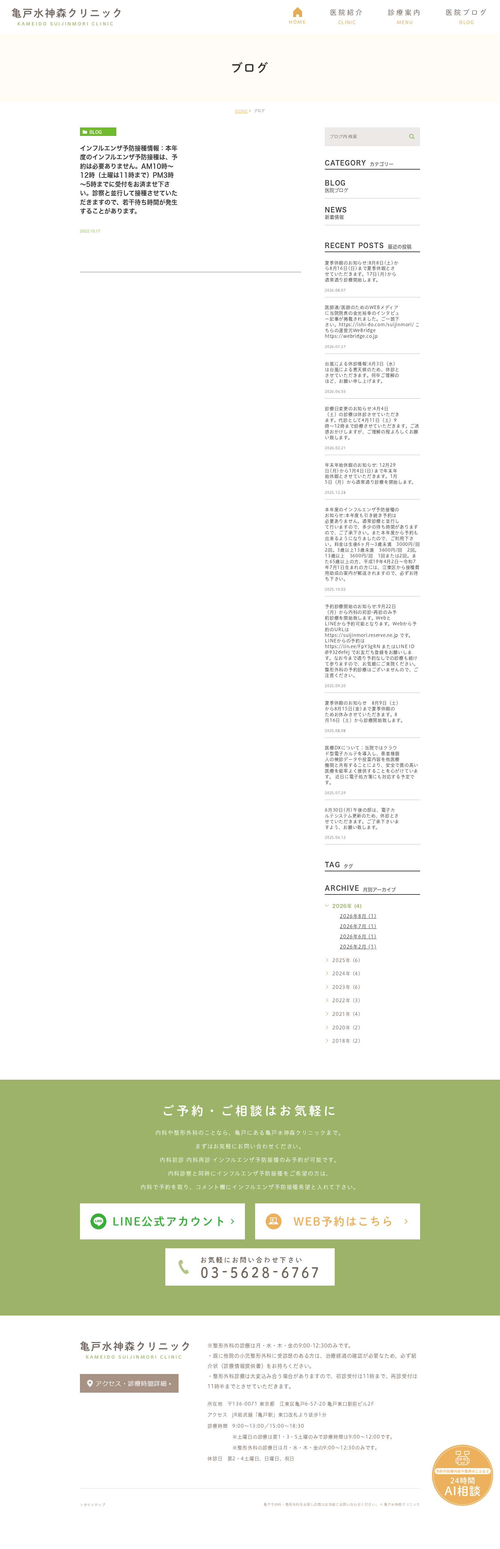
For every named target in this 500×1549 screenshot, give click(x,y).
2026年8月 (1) (358, 916)
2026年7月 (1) (358, 926)
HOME (241, 111)
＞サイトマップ (92, 1505)
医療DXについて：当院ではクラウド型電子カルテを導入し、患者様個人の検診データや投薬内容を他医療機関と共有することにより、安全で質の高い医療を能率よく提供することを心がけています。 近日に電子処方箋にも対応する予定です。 (371, 765)
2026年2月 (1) (358, 946)
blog (95, 132)
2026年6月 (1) (358, 936)
